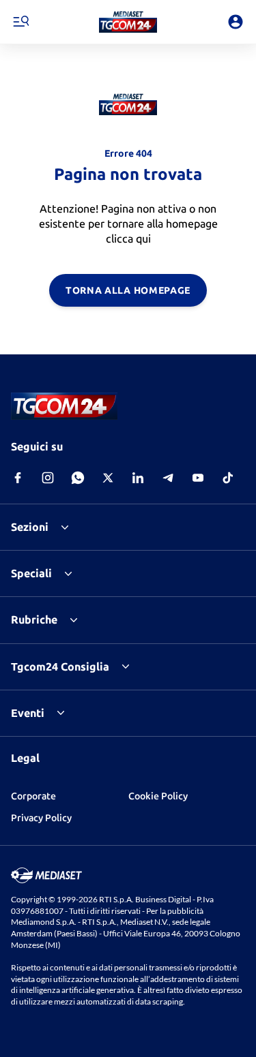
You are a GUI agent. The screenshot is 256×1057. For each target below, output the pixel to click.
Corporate (33, 796)
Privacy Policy (41, 817)
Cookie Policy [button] (158, 796)
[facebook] (18, 478)
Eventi (27, 713)
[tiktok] (228, 478)
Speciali (31, 573)
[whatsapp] (78, 478)
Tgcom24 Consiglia (60, 666)
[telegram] (168, 478)
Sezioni (29, 527)
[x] (108, 478)
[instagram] (48, 478)
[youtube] (198, 478)
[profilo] (235, 21)
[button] (128, 22)
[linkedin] (138, 478)
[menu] (20, 21)
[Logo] (128, 22)
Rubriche (34, 619)
